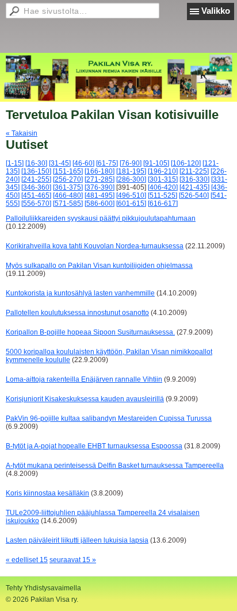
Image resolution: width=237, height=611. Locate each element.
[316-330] (194, 179)
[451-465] (36, 195)
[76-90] (131, 163)
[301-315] (163, 179)
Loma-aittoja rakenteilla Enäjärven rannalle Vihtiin (84, 379)
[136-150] (36, 171)
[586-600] (99, 203)
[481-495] (99, 195)
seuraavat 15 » (72, 560)
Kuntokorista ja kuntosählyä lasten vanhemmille (80, 293)
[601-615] (131, 203)
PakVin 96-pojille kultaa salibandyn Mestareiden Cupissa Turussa (109, 418)
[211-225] (194, 171)
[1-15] (15, 163)
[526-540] (194, 195)
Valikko (215, 11)
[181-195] (131, 171)
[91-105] (156, 163)
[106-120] (186, 163)
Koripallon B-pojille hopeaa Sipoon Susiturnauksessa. (90, 332)
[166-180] (99, 171)
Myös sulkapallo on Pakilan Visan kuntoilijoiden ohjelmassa (99, 266)
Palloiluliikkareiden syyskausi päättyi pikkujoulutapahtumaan (101, 218)
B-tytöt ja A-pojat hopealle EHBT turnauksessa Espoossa (94, 446)
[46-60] (83, 163)
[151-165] (68, 171)
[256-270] (68, 179)
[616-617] (163, 203)
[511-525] (162, 195)
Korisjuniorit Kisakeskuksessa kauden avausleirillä (85, 399)
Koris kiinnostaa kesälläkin (47, 493)
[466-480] (68, 195)
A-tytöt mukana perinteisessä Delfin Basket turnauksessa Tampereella (115, 466)
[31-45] (60, 163)
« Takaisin (21, 133)
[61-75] (107, 163)
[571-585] (68, 203)
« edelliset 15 (27, 560)
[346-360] (36, 187)
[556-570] (36, 203)
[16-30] (36, 163)
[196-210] (163, 171)
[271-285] (99, 179)
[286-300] (131, 179)
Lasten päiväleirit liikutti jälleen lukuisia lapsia (77, 540)
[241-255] (36, 179)
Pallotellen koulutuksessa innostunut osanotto (77, 313)
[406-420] (163, 187)
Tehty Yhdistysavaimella (43, 588)
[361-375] (68, 187)
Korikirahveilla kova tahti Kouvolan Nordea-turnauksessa (95, 246)
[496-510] (131, 195)
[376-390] (99, 187)
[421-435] (194, 187)
